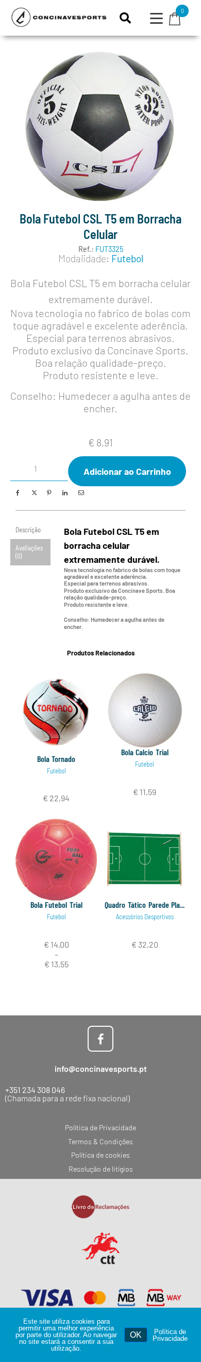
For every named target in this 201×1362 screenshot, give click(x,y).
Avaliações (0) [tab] (29, 552)
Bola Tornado (56, 759)
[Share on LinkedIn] (64, 492)
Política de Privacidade (170, 1335)
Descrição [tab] (28, 530)
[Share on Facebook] (17, 492)
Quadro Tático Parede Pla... (145, 904)
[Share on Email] (80, 492)
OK (136, 1334)
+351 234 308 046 (35, 1090)
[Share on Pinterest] (48, 492)
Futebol (127, 258)
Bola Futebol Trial (56, 904)
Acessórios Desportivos (145, 916)
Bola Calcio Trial (145, 752)
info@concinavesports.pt (101, 1068)
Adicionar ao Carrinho (127, 471)
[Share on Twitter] (33, 492)
